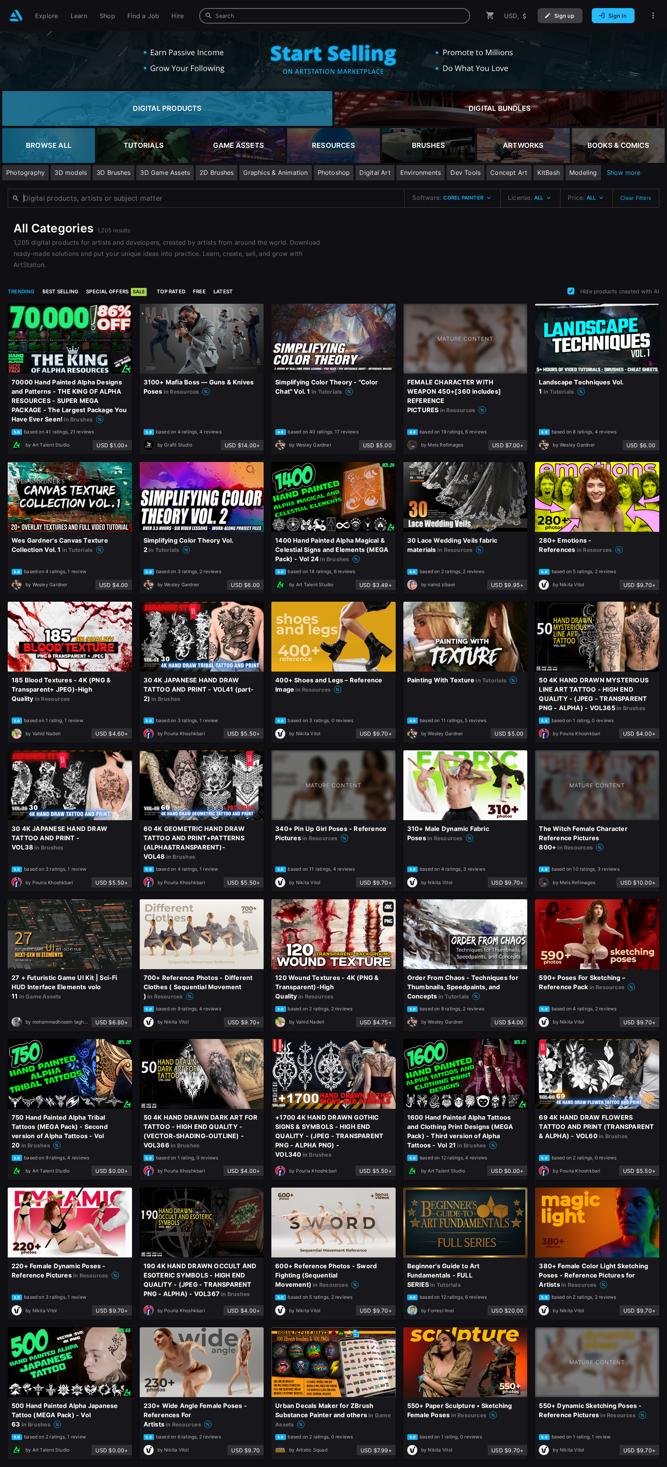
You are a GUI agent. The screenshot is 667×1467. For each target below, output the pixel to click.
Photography (25, 172)
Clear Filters (635, 198)
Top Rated (171, 291)
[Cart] (490, 16)
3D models (70, 172)
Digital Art (374, 172)
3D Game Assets (165, 172)
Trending (21, 291)
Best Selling (60, 291)
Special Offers (115, 291)
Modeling (583, 172)
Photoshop (334, 172)
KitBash (548, 172)
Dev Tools (465, 172)
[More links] (653, 16)
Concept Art (508, 172)
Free (199, 291)
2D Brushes (217, 172)
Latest (223, 291)
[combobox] (334, 16)
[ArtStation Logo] (16, 16)
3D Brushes (113, 172)
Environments (420, 172)
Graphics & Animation (275, 172)
